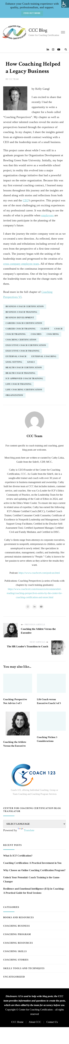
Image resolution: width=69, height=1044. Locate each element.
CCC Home (17, 1022)
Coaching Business (16, 926)
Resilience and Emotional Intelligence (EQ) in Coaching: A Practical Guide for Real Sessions (33, 890)
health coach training (20, 373)
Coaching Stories (16, 960)
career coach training (21, 329)
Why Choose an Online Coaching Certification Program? (34, 870)
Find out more (32, 13)
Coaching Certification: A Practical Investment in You (32, 863)
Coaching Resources (18, 943)
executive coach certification (26, 345)
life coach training (18, 384)
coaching (53, 334)
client (45, 329)
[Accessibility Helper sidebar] (65, 4)
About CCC (35, 1022)
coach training (16, 334)
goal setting (14, 362)
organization (14, 395)
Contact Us (52, 1022)
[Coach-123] (34, 775)
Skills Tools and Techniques (24, 968)
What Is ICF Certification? (17, 855)
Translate (29, 830)
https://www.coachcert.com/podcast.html (39, 572)
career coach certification (24, 323)
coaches (36, 334)
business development (20, 318)
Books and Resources (18, 917)
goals (31, 362)
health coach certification (24, 367)
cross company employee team (21, 263)
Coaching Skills (15, 951)
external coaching (43, 356)
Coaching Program (17, 934)
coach (58, 329)
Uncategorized (14, 977)
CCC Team (14, 79)
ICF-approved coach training (24, 378)
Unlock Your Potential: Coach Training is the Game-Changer (31, 879)
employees (47, 215)
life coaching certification (24, 390)
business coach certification (25, 306)
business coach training (21, 312)
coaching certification (21, 340)
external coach (16, 356)
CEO (26, 200)
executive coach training (22, 351)
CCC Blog (38, 30)
